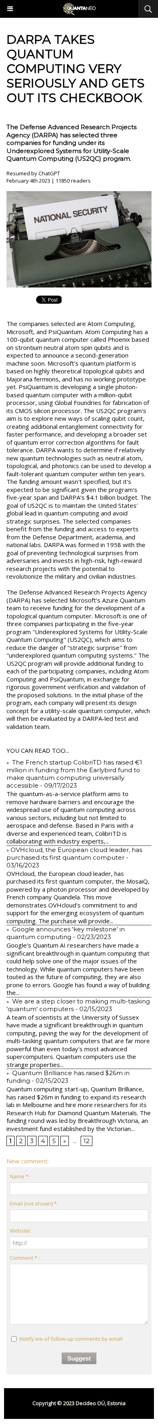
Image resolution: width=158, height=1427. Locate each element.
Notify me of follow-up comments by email (70, 1338)
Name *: (20, 1176)
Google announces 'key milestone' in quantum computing (65, 933)
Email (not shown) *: (34, 1203)
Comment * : (25, 1257)
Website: (20, 1230)
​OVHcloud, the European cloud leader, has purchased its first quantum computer (74, 853)
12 (86, 1141)
